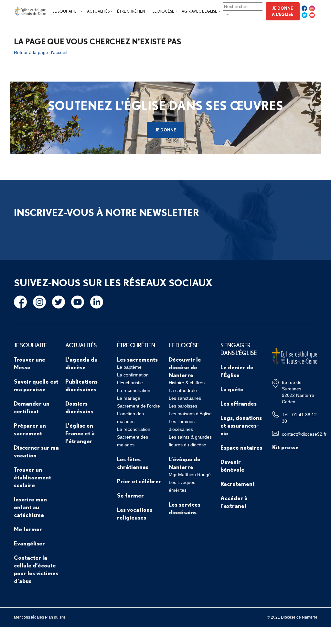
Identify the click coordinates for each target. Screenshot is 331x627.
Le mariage (128, 398)
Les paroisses (183, 406)
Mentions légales (29, 617)
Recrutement (237, 483)
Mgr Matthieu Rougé (190, 474)
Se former (130, 495)
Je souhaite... (66, 11)
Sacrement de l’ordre (138, 406)
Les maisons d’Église (190, 413)
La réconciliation (133, 390)
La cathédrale (183, 390)
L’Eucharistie (130, 382)
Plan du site (55, 617)
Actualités (98, 11)
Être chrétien (131, 11)
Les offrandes (238, 403)
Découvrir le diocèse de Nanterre (185, 367)
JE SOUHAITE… (32, 345)
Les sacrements (137, 359)
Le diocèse (163, 11)
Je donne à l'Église (282, 11)
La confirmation (133, 374)
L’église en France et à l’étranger (80, 433)
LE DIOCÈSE (184, 345)
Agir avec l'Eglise (199, 11)
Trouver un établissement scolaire (32, 477)
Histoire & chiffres (187, 382)
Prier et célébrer (139, 481)
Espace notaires (241, 447)
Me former (28, 529)
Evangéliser (29, 543)
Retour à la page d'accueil (40, 52)
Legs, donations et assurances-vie (241, 425)
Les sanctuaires (185, 398)
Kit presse (285, 447)
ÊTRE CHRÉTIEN (136, 345)
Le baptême (129, 367)
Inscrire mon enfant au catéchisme (30, 507)
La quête (231, 389)
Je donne (165, 130)
